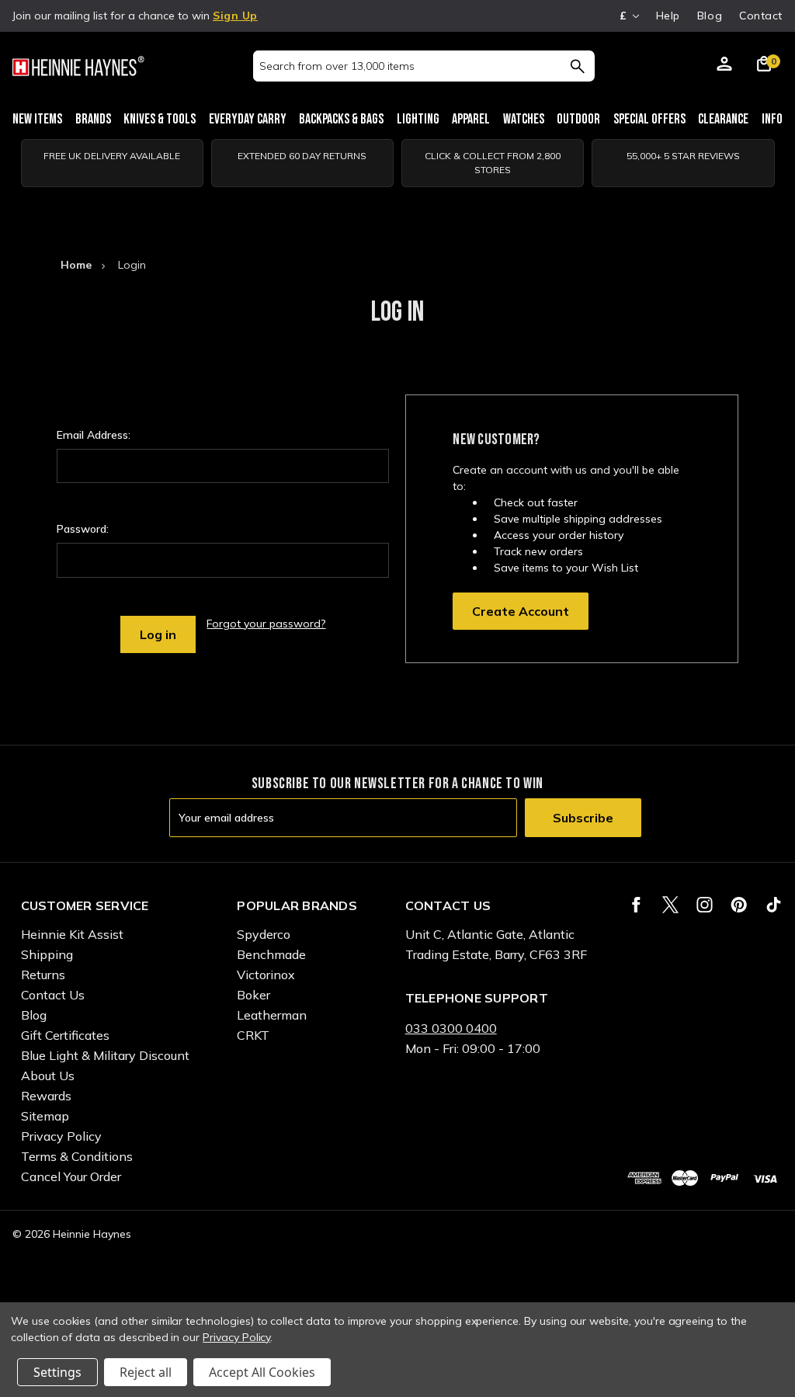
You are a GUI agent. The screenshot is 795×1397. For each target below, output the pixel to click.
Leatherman (272, 1015)
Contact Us (53, 995)
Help (668, 16)
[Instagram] (704, 904)
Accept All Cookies (262, 1372)
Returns (43, 974)
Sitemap (45, 1116)
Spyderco (263, 934)
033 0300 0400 (451, 1028)
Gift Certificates (65, 1035)
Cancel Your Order (71, 1176)
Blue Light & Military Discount (105, 1055)
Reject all (146, 1372)
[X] (670, 904)
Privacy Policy (61, 1136)
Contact (761, 16)
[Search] (577, 66)
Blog (709, 16)
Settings (57, 1372)
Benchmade (271, 954)
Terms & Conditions (77, 1156)
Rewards (46, 1095)
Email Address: (93, 435)
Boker (253, 995)
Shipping (47, 954)
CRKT (253, 1035)
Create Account (520, 611)
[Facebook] (636, 904)
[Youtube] (773, 904)
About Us (48, 1075)
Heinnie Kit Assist (72, 934)
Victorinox (266, 974)
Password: (83, 529)
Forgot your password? (266, 624)
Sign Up (235, 16)
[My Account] (724, 66)
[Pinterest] (739, 904)
